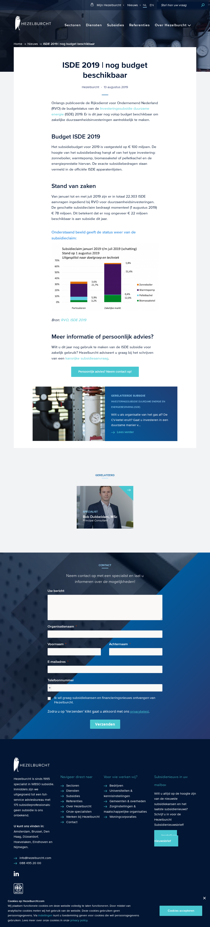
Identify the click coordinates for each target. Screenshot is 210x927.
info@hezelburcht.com (35, 858)
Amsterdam (22, 831)
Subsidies (115, 25)
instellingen (45, 915)
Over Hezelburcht (171, 25)
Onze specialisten (79, 811)
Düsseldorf (30, 836)
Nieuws (132, 5)
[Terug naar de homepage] (33, 29)
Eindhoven (40, 842)
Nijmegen (21, 847)
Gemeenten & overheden (128, 801)
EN (152, 5)
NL (145, 5)
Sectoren (73, 25)
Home (18, 44)
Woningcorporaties (123, 817)
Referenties (139, 25)
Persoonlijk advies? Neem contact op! (105, 372)
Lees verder (125, 432)
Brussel (37, 831)
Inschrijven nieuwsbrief (165, 838)
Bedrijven (116, 785)
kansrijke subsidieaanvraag (86, 358)
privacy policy (78, 920)
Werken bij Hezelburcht (83, 817)
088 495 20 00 (30, 863)
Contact (72, 822)
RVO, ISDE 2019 (73, 320)
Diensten (94, 25)
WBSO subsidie (42, 784)
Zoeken (203, 5)
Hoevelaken (22, 842)
